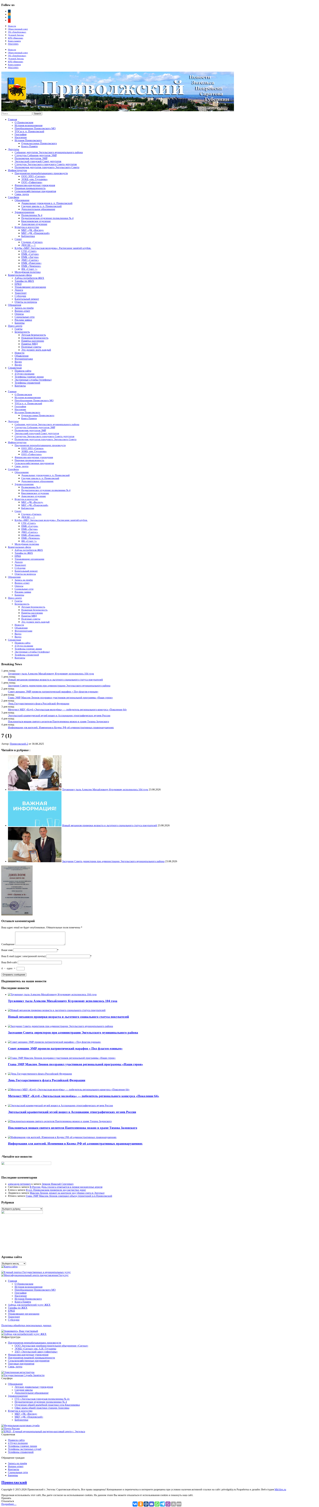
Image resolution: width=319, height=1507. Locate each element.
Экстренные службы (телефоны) (33, 379)
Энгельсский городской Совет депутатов (38, 161)
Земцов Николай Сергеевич (57, 1184)
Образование (22, 200)
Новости (12, 26)
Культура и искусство (27, 227)
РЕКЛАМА (13, 44)
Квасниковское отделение (36, 221)
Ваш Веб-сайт (9, 962)
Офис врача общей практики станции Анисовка (42, 1407)
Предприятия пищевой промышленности (31, 1357)
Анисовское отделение (34, 224)
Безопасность (22, 331)
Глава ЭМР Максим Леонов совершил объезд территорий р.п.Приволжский (69, 1195)
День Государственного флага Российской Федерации (38, 703)
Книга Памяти (29, 146)
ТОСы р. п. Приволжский (29, 131)
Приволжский (14, 1482)
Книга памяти (14, 41)
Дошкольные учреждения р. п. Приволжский (46, 203)
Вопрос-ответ (22, 311)
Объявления (21, 355)
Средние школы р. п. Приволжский (41, 206)
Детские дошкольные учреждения (34, 1386)
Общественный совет (18, 29)
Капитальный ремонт (27, 299)
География (20, 134)
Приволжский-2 (19, 743)
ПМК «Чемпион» (31, 266)
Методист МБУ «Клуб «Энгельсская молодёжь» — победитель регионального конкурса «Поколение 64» (67, 709)
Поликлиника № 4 (31, 215)
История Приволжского (28, 140)
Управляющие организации (30, 287)
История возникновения (28, 125)
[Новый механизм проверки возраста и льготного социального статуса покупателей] (34, 825)
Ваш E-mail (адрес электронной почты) (23, 956)
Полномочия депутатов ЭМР (31, 158)
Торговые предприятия (21, 1363)
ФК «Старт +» (29, 269)
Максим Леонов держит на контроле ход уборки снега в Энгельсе (67, 1193)
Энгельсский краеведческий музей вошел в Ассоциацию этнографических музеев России (59, 715)
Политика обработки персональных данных (26, 1325)
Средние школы (24, 1389)
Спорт (18, 239)
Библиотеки (28, 236)
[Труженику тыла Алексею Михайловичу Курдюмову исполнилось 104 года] (34, 789)
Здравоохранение (24, 212)
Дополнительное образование (38, 209)
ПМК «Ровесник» (31, 263)
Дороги (19, 290)
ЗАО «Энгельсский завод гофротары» (36, 1351)
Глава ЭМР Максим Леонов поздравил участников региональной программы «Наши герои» (60, 697)
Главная (12, 119)
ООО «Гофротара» (31, 182)
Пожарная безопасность (34, 337)
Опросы (19, 314)
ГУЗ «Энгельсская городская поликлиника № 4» (42, 1398)
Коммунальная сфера (20, 275)
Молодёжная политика (28, 272)
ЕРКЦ (18, 284)
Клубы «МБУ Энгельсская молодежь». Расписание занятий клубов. (53, 248)
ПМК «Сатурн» (30, 254)
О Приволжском (24, 122)
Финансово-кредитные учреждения (35, 185)
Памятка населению (32, 340)
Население (21, 137)
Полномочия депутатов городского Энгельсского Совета (47, 167)
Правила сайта (23, 370)
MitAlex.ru (280, 1489)
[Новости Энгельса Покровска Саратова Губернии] (117, 110)
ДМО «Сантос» (30, 260)
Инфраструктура (17, 170)
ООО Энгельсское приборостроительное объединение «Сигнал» (51, 1345)
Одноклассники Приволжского (39, 143)
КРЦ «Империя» (15, 38)
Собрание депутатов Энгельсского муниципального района (49, 152)
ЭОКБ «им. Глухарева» (34, 179)
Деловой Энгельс (16, 35)
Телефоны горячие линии (29, 376)
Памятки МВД (29, 343)
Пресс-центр (15, 325)
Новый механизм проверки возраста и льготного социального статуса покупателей (55, 679)
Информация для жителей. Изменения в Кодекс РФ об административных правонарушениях (61, 727)
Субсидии (20, 296)
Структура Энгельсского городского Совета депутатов (46, 164)
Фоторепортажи (24, 358)
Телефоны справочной (27, 382)
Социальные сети (25, 316)
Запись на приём (24, 308)
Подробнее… (8, 1504)
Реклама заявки (23, 319)
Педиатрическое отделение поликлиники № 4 (47, 218)
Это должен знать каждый (36, 349)
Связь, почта (22, 194)
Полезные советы (31, 346)
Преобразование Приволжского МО (35, 128)
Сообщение (7, 944)
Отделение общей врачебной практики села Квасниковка (47, 1404)
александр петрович (19, 1184)
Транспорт (21, 293)
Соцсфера (13, 197)
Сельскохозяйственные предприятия (35, 191)
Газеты (18, 328)
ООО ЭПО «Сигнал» (33, 176)
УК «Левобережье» (17, 32)
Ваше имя (6, 950)
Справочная (15, 367)
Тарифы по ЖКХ (24, 281)
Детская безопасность (33, 334)
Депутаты (13, 149)
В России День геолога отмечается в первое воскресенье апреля (66, 1187)
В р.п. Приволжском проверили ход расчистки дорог (56, 1190)
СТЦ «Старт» (29, 251)
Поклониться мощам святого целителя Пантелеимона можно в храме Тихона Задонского (58, 721)
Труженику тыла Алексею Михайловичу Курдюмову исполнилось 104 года (51, 673)
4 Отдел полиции (24, 373)
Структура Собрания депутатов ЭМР (36, 155)
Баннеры (20, 322)
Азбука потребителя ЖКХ (29, 278)
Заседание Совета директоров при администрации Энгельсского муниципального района (59, 685)
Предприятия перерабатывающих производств (41, 173)
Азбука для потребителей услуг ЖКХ (29, 1304)
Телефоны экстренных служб (24, 1449)
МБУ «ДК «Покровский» (35, 233)
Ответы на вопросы (26, 302)
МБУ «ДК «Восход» (32, 230)
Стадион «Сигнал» (32, 242)
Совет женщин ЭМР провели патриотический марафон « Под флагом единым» (53, 691)
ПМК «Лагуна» (30, 257)
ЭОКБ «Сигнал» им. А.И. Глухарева (35, 1348)
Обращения (14, 305)
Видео (18, 361)
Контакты (20, 385)
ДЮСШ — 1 (28, 245)
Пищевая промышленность (30, 188)
